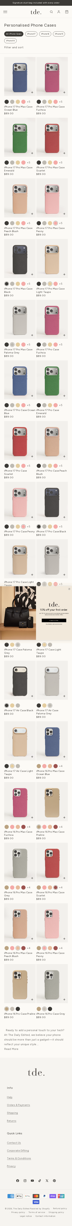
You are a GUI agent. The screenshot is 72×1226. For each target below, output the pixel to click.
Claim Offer (54, 620)
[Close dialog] (69, 589)
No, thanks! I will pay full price (54, 624)
